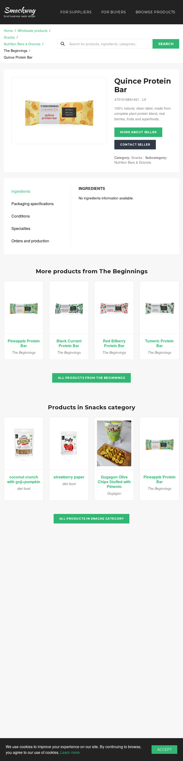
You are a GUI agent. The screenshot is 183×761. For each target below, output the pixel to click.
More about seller (138, 132)
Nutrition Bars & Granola (22, 43)
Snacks (9, 37)
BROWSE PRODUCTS (156, 12)
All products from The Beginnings (91, 378)
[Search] (62, 43)
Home (8, 30)
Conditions (20, 216)
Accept (164, 749)
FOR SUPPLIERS (76, 12)
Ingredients (20, 191)
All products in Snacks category (91, 518)
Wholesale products (32, 30)
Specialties (20, 228)
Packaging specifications (32, 203)
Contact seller (135, 144)
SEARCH (165, 44)
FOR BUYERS (113, 12)
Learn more (70, 752)
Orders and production (30, 241)
